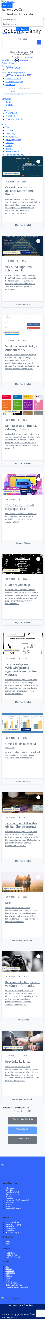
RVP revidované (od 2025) (19, 75)
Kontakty (9, 1198)
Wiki (8, 127)
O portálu (10, 1190)
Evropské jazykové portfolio (17, 1287)
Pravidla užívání (12, 1192)
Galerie (9, 145)
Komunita (6, 98)
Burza (8, 1274)
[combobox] (22, 90)
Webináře (6, 66)
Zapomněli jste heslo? (12, 33)
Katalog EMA (11, 1228)
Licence (9, 1204)
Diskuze (9, 130)
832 (29, 1111)
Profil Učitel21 (12, 116)
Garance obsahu (12, 1194)
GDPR (8, 1206)
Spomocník (7, 72)
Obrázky (10, 142)
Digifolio (22, 72)
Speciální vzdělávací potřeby (19, 88)
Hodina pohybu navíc (16, 154)
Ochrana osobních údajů (21, 1305)
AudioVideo (11, 136)
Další (4, 69)
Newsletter (10, 1202)
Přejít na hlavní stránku (23, 1119)
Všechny (24, 60)
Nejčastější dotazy (13, 1208)
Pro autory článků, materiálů (17, 1200)
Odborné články (13, 78)
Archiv (4, 124)
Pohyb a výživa (12, 151)
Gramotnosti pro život (16, 93)
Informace (10, 1188)
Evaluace (6, 110)
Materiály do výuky (14, 81)
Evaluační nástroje (14, 119)
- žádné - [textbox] (13, 91)
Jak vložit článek (22, 1138)
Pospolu (9, 148)
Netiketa (9, 1196)
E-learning (10, 133)
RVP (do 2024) (13, 67)
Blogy (15, 72)
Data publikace (14, 140)
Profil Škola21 (12, 113)
